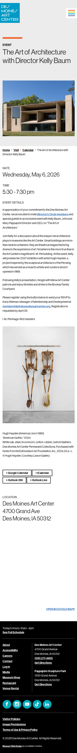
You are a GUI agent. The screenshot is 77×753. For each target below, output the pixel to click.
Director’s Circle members (53, 214)
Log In (6, 667)
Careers (7, 656)
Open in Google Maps (60, 609)
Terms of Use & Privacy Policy (20, 730)
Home (6, 150)
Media (6, 672)
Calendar (28, 150)
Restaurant (9, 683)
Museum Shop (11, 677)
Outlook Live (39, 480)
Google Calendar (18, 473)
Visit (16, 150)
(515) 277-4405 (44, 658)
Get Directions (43, 663)
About (6, 645)
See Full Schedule (13, 632)
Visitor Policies (11, 719)
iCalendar (43, 473)
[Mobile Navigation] (71, 13)
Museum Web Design (12, 746)
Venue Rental (11, 688)
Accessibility (10, 650)
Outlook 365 (15, 480)
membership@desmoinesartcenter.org (26, 306)
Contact (7, 661)
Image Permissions (14, 724)
